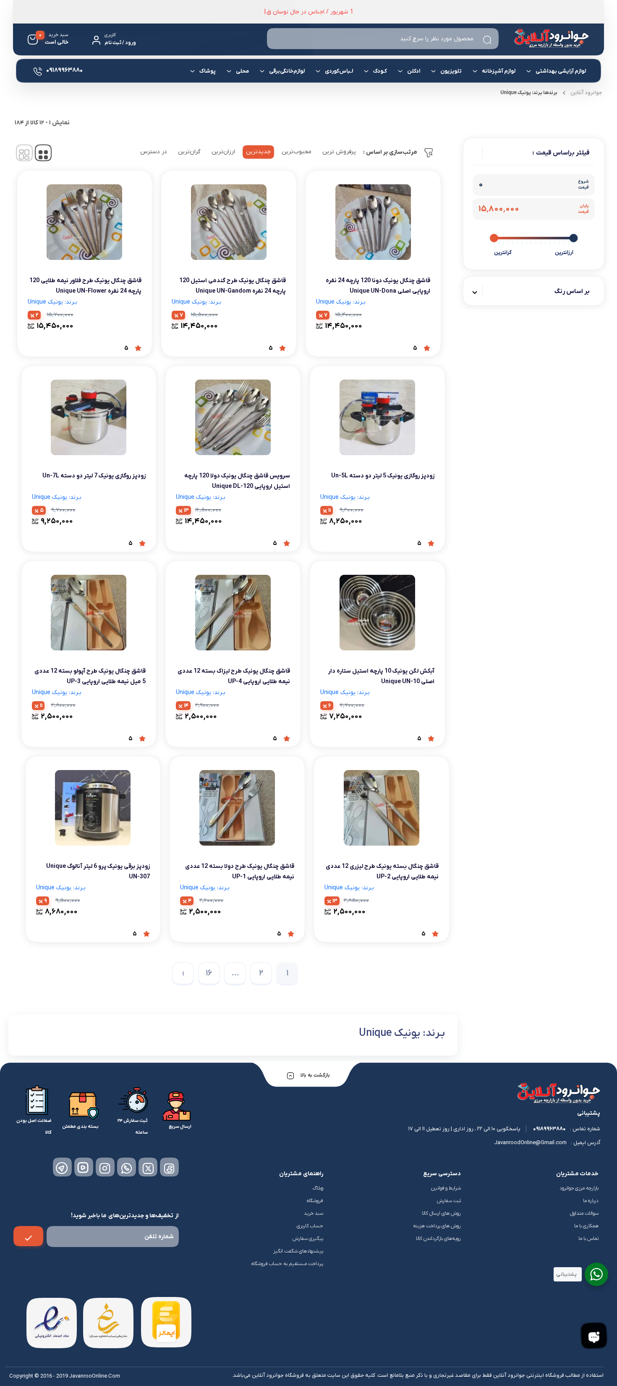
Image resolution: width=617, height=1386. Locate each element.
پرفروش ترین (339, 152)
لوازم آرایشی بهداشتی (561, 71)
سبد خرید (313, 1213)
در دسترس (153, 152)
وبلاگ (318, 1188)
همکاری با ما (586, 1226)
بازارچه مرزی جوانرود (579, 1188)
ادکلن (413, 71)
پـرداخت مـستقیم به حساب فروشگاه (287, 1263)
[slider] (573, 238)
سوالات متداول (584, 1213)
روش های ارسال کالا (441, 1213)
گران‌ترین (189, 152)
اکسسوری (239, 99)
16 (209, 973)
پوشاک (207, 71)
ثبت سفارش (449, 1200)
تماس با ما (588, 1238)
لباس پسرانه (449, 102)
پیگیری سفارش (308, 1238)
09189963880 (549, 1128)
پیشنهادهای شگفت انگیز (298, 1251)
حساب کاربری (310, 1226)
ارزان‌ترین (223, 152)
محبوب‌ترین (296, 152)
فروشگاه (315, 1200)
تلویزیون (451, 71)
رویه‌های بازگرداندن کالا (438, 1238)
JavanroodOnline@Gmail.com (530, 1142)
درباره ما (591, 1200)
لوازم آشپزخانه (498, 71)
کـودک (380, 71)
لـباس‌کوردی (339, 71)
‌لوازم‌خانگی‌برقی (287, 71)
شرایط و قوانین (446, 1188)
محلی (242, 71)
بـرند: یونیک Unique (341, 302)
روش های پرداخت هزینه (437, 1226)
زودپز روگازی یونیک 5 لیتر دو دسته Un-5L (382, 476)
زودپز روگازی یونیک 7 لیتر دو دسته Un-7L (94, 476)
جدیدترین (258, 152)
